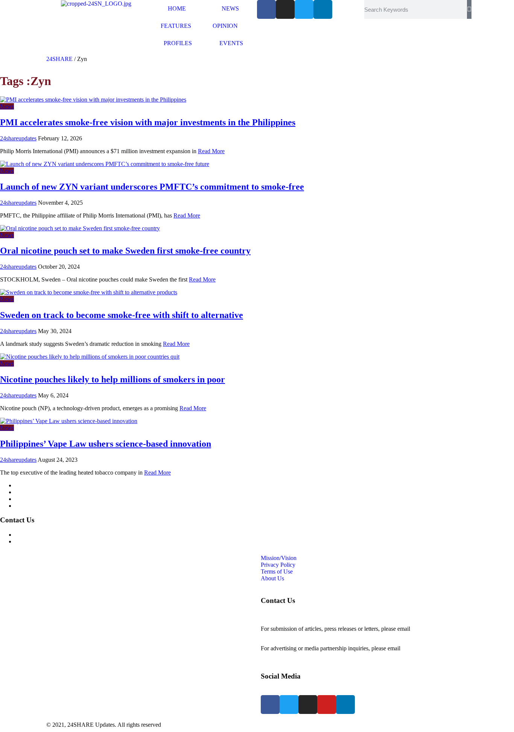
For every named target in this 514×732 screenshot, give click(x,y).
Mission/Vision (33, 485)
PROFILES (178, 43)
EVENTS (231, 43)
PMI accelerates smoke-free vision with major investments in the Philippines (147, 122)
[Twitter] (304, 9)
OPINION (225, 26)
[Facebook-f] (266, 9)
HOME (177, 8)
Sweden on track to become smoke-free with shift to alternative (121, 315)
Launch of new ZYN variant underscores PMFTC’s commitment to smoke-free (152, 187)
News (7, 106)
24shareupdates (18, 138)
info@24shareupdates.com (433, 648)
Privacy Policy (32, 492)
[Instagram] (285, 9)
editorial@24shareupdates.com (297, 635)
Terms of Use (31, 499)
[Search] (469, 9)
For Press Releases (37, 541)
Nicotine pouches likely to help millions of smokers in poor (112, 379)
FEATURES (176, 26)
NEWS (230, 8)
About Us (26, 505)
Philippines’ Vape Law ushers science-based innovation (105, 444)
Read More (211, 151)
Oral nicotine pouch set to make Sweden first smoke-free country (125, 251)
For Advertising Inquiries (45, 534)
